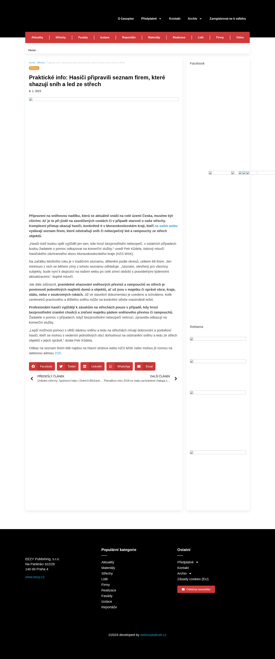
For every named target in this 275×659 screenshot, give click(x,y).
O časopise (126, 18)
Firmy (220, 37)
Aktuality (37, 37)
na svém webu (166, 226)
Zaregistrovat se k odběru (228, 18)
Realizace (179, 37)
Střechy (61, 37)
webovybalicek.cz (153, 635)
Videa (240, 37)
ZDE (58, 353)
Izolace (104, 37)
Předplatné (149, 18)
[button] (42, 366)
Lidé (201, 37)
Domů (32, 62)
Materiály (154, 37)
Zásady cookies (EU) (193, 579)
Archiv (192, 18)
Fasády (83, 37)
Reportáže (129, 37)
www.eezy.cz (35, 577)
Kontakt (174, 18)
